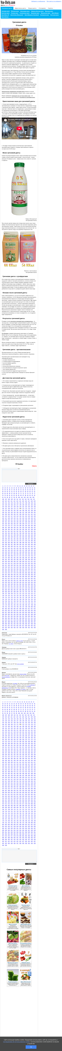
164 (32, 506)
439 (29, 550)
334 (3, 535)
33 (2, 489)
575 (6, 572)
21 (9, 487)
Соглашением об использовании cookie (16, 1042)
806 (15, 608)
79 (5, 495)
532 (20, 565)
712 (20, 593)
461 (23, 553)
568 (20, 570)
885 (35, 620)
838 (3, 614)
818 (15, 610)
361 (12, 538)
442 (3, 552)
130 (3, 502)
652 (20, 584)
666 (26, 586)
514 (3, 563)
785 (23, 604)
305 (23, 529)
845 (23, 614)
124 (20, 501)
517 (12, 563)
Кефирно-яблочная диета (37, 11)
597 (35, 574)
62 (34, 491)
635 (6, 582)
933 (35, 627)
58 (25, 491)
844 (20, 614)
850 (3, 616)
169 (12, 508)
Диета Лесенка (4, 16)
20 (7, 487)
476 (32, 555)
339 (17, 535)
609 (35, 576)
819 (17, 610)
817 (12, 610)
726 (26, 595)
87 (23, 495)
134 (15, 502)
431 (6, 550)
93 (2, 497)
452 (32, 552)
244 (20, 519)
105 (33, 497)
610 (3, 578)
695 (6, 591)
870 (26, 618)
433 (12, 550)
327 (17, 533)
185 (23, 510)
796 (20, 606)
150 (26, 504)
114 (26, 499)
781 (12, 604)
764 (32, 601)
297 (35, 527)
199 (29, 512)
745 (12, 599)
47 (34, 489)
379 (29, 540)
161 (23, 506)
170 (15, 508)
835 (29, 612)
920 (32, 625)
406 (3, 546)
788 (32, 604)
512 (32, 561)
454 (3, 553)
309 (35, 529)
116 (31, 499)
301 (12, 529)
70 (18, 493)
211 (29, 514)
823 (29, 610)
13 (24, 485)
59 (27, 491)
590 (15, 574)
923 (6, 627)
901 (12, 623)
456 (9, 553)
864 (9, 618)
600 (9, 576)
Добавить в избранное (38, 1)
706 (3, 593)
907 (29, 623)
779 (6, 604)
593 (23, 574)
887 (6, 621)
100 (19, 497)
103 (28, 497)
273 (35, 523)
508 (20, 561)
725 (23, 595)
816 (9, 610)
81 (9, 495)
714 (26, 593)
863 (6, 618)
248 (32, 519)
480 (9, 557)
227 (6, 518)
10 (17, 485)
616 (20, 578)
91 (32, 495)
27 (23, 487)
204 (9, 514)
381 (35, 540)
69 (16, 493)
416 (32, 546)
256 (20, 521)
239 (6, 519)
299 (6, 529)
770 (15, 603)
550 (3, 569)
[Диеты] (8, 3)
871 (29, 618)
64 (5, 493)
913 (12, 625)
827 (6, 612)
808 (20, 608)
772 (20, 603)
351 (17, 536)
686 (15, 589)
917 (23, 625)
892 (20, 621)
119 (6, 501)
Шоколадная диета (25, 11)
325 (12, 533)
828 (9, 612)
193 (12, 512)
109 (12, 499)
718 (3, 595)
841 (12, 614)
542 (15, 567)
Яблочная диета (49, 11)
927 (17, 627)
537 (35, 565)
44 (27, 489)
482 (15, 557)
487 (29, 557)
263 (6, 523)
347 (6, 536)
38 (14, 489)
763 (29, 601)
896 (32, 621)
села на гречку (23, 674)
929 (23, 627)
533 (23, 565)
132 (9, 502)
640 (20, 582)
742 (3, 599)
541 (12, 567)
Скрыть (34, 466)
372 (9, 540)
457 (12, 553)
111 (17, 499)
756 (9, 601)
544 (20, 567)
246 (26, 519)
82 (11, 495)
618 (26, 578)
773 (23, 603)
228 (9, 518)
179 (6, 510)
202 (3, 514)
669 (35, 586)
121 (11, 501)
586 (3, 574)
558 (26, 569)
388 (20, 542)
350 (15, 536)
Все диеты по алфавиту (54, 1)
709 (12, 593)
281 (23, 525)
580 (20, 572)
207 (17, 514)
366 (26, 538)
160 (20, 506)
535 (29, 565)
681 (35, 587)
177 (35, 508)
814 (3, 610)
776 (32, 603)
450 (26, 552)
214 (3, 516)
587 (6, 574)
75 (30, 493)
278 (15, 525)
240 (9, 519)
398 (15, 544)
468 (9, 555)
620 (32, 578)
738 (26, 597)
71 (21, 493)
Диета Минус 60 (5, 15)
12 (22, 485)
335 (6, 535)
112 (20, 499)
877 (12, 620)
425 (23, 548)
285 (35, 525)
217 (12, 516)
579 (17, 572)
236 (32, 518)
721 (12, 595)
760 (20, 601)
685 (12, 589)
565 (12, 570)
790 (3, 606)
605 (23, 576)
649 (12, 584)
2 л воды (23, 689)
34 (5, 489)
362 (15, 538)
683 (6, 589)
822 (26, 610)
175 (29, 508)
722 (15, 595)
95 (7, 497)
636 (9, 582)
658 (3, 586)
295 (29, 527)
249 (35, 519)
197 (23, 512)
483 (17, 557)
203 (6, 514)
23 (14, 487)
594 (26, 574)
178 (3, 510)
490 (3, 559)
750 (26, 599)
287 (6, 527)
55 (18, 491)
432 (9, 550)
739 (29, 597)
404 (32, 544)
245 (23, 519)
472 (20, 555)
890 (15, 621)
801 (35, 606)
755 (6, 601)
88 (25, 495)
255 (17, 521)
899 (6, 623)
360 (9, 538)
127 (29, 501)
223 (29, 516)
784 (20, 604)
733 (12, 597)
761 (23, 601)
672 (9, 587)
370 (3, 540)
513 (35, 561)
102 (25, 497)
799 (29, 606)
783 (17, 604)
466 (3, 555)
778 (3, 604)
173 (23, 508)
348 (9, 536)
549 (35, 567)
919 (29, 625)
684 (9, 589)
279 (17, 525)
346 (3, 536)
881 (23, 620)
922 (3, 627)
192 (9, 512)
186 (26, 510)
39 (16, 489)
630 (26, 580)
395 (6, 544)
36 (9, 489)
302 (15, 529)
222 (26, 516)
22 (11, 487)
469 (12, 555)
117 (34, 499)
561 (35, 569)
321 (35, 531)
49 (5, 491)
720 (9, 595)
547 (29, 567)
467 (6, 555)
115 (28, 499)
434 (15, 550)
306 (26, 529)
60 (30, 491)
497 (23, 559)
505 (12, 561)
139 (29, 502)
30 (30, 487)
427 (29, 548)
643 (29, 582)
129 (34, 501)
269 (23, 523)
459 (17, 553)
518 (15, 563)
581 (23, 572)
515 (6, 563)
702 (26, 591)
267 (17, 523)
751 (29, 599)
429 (35, 548)
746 (15, 599)
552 (9, 569)
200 (32, 512)
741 (35, 597)
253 (12, 521)
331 (29, 533)
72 (23, 493)
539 (6, 567)
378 (26, 540)
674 (15, 587)
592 (20, 574)
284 (32, 525)
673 (12, 587)
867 (17, 618)
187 (29, 510)
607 (29, 576)
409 (12, 546)
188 (32, 510)
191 (6, 512)
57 (23, 491)
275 (6, 525)
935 (6, 629)
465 (35, 553)
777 (35, 603)
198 (26, 512)
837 (35, 612)
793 (12, 606)
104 (30, 497)
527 (6, 565)
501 (35, 559)
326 (15, 533)
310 (3, 531)
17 (33, 485)
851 (6, 616)
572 (32, 570)
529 (12, 565)
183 (17, 510)
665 (23, 586)
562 (3, 570)
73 (25, 493)
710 (15, 593)
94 (5, 497)
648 (9, 584)
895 (29, 621)
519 (17, 563)
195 (17, 512)
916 (20, 625)
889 (12, 621)
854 (15, 616)
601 (12, 576)
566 (15, 570)
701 (23, 591)
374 (15, 540)
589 (12, 574)
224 (32, 516)
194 (15, 512)
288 (9, 527)
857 (23, 616)
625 (12, 580)
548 (32, 567)
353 (23, 536)
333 (35, 533)
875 (6, 620)
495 (17, 559)
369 (35, 538)
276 (9, 525)
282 (26, 525)
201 (35, 512)
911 (6, 625)
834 (26, 612)
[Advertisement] (13, 1007)
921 (35, 625)
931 (29, 627)
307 (29, 529)
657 (35, 584)
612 (9, 578)
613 (12, 578)
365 (23, 538)
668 (32, 586)
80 (7, 495)
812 (32, 608)
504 (9, 561)
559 (29, 569)
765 (35, 601)
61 (32, 491)
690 (26, 589)
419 (6, 548)
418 (3, 548)
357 (35, 536)
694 (3, 591)
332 (32, 533)
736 (20, 597)
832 (20, 612)
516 (9, 563)
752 (32, 599)
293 (23, 527)
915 (17, 625)
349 (12, 536)
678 (26, 587)
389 (23, 542)
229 (12, 518)
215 (6, 516)
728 (32, 595)
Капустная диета (5, 13)
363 (17, 538)
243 (17, 519)
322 (3, 533)
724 (20, 595)
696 (9, 591)
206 (15, 514)
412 (20, 546)
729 (35, 595)
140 (32, 502)
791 (6, 606)
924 (9, 627)
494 (15, 559)
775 (29, 603)
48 (2, 491)
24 (16, 487)
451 (29, 552)
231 (17, 518)
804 (9, 608)
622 (3, 580)
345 (35, 535)
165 (35, 506)
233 (23, 518)
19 (5, 487)
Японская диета (15, 11)
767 (6, 603)
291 (17, 527)
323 (6, 533)
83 (14, 495)
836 (32, 612)
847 (29, 614)
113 (23, 499)
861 (35, 616)
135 (17, 502)
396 (9, 544)
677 (23, 587)
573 (35, 570)
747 (17, 599)
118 (3, 501)
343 (29, 535)
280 (20, 525)
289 (12, 527)
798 (26, 606)
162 (26, 506)
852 (9, 616)
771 (17, 603)
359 (6, 538)
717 (35, 593)
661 (12, 586)
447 (17, 552)
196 (20, 512)
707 (6, 593)
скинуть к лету (19, 640)
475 (29, 555)
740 (32, 597)
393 (35, 542)
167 (6, 508)
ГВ (10, 687)
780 (9, 604)
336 (9, 535)
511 (29, 561)
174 (26, 508)
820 (20, 610)
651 (17, 584)
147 (17, 504)
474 (26, 555)
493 (12, 559)
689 (23, 589)
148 (20, 504)
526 (3, 565)
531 (17, 565)
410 (15, 546)
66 (9, 493)
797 (23, 606)
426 (26, 548)
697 (12, 591)
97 (11, 497)
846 (26, 614)
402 (26, 544)
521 (23, 563)
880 (20, 620)
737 (23, 597)
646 (3, 584)
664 (20, 586)
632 (32, 580)
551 (6, 569)
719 (6, 595)
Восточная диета (54, 15)
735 (17, 597)
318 (26, 531)
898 (3, 623)
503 (6, 561)
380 (32, 540)
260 (32, 521)
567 (17, 570)
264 (9, 523)
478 (3, 557)
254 (15, 521)
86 (21, 495)
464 (32, 553)
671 (6, 587)
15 (29, 485)
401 (23, 544)
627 (17, 580)
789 (35, 604)
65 (7, 493)
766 (3, 603)
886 (3, 621)
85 (18, 495)
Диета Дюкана (55, 13)
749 (23, 599)
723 (17, 595)
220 (20, 516)
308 (32, 529)
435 (17, 550)
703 (29, 591)
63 (2, 493)
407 (6, 546)
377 (23, 540)
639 (17, 582)
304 (20, 529)
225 (35, 516)
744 (9, 599)
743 (6, 599)
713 (23, 593)
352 (20, 536)
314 (14, 531)
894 (26, 621)
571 (29, 570)
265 (12, 523)
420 (9, 548)
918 (26, 625)
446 (15, 552)
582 (26, 572)
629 (23, 580)
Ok (31, 1047)
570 (26, 570)
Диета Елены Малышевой (17, 15)
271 (29, 523)
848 (32, 614)
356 (32, 536)
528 (9, 565)
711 (17, 593)
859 (29, 616)
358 (3, 538)
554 (15, 569)
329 (23, 533)
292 (20, 527)
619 (29, 578)
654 (26, 584)
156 (9, 506)
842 (15, 614)
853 (12, 616)
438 (26, 550)
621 (35, 578)
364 (20, 538)
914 (14, 625)
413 (23, 546)
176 (32, 508)
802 (3, 608)
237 (35, 518)
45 (30, 489)
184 (20, 510)
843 (17, 614)
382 (3, 542)
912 (9, 625)
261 (35, 521)
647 (6, 584)
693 (35, 589)
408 (9, 546)
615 (17, 578)
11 (20, 485)
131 (6, 502)
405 (35, 544)
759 (17, 601)
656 (32, 584)
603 (17, 576)
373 (12, 540)
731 (6, 597)
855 (17, 616)
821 (23, 610)
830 (15, 612)
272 (32, 523)
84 (16, 495)
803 (6, 608)
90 (30, 495)
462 (26, 553)
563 (6, 570)
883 (29, 620)
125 (23, 501)
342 (26, 535)
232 (20, 518)
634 (3, 582)
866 (15, 618)
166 (3, 508)
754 (3, 601)
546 (26, 567)
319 (29, 531)
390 (26, 542)
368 (32, 538)
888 (9, 621)
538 (3, 567)
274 (3, 525)
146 (15, 504)
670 (3, 587)
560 (32, 569)
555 (17, 569)
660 (9, 586)
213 (35, 514)
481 (12, 557)
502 (3, 561)
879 (17, 620)
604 (20, 576)
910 (3, 625)
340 (20, 535)
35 (7, 489)
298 (3, 529)
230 (15, 518)
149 (23, 504)
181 (12, 510)
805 (12, 608)
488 (32, 557)
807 (17, 608)
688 (20, 589)
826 (3, 612)
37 (11, 489)
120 (9, 501)
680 (32, 587)
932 (32, 627)
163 (29, 506)
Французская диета (45, 13)
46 (32, 489)
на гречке (15, 683)
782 (15, 604)
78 (2, 495)
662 (15, 586)
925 (12, 627)
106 (3, 499)
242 (15, 519)
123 (17, 501)
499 (29, 559)
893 (23, 621)
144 (9, 504)
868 (20, 618)
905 (23, 623)
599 (6, 576)
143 (6, 504)
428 (32, 548)
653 (23, 584)
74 (27, 493)
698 (15, 591)
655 (29, 584)
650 (15, 584)
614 (14, 578)
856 (20, 616)
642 (26, 582)
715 (29, 593)
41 (21, 489)
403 (29, 544)
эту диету (11, 643)
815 (6, 610)
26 (21, 487)
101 (22, 497)
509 (23, 561)
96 (9, 497)
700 (20, 591)
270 (26, 523)
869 (23, 618)
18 (2, 487)
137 (23, 502)
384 (9, 542)
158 (15, 506)
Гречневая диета (5, 11)
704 (32, 591)
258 (26, 521)
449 (23, 552)
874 (3, 620)
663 (17, 586)
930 (26, 627)
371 (6, 540)
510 (26, 561)
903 (17, 623)
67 (11, 493)
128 (32, 501)
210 (26, 514)
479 (6, 557)
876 (9, 620)
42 (23, 489)
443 (6, 552)
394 (3, 544)
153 (35, 504)
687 (17, 589)
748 (20, 599)
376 (20, 540)
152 (32, 504)
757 (12, 601)
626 (15, 580)
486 (26, 557)
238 (3, 519)
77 (34, 493)
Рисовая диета (14, 13)
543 (17, 567)
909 (35, 623)
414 (26, 546)
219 (17, 516)
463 (29, 553)
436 (20, 550)
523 (29, 563)
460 (20, 553)
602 (15, 576)
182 (15, 510)
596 (32, 574)
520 (20, 563)
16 (31, 485)
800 (32, 606)
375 (17, 540)
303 (17, 529)
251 (6, 521)
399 (17, 544)
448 (20, 552)
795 (17, 606)
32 (34, 487)
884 (32, 620)
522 (26, 563)
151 (29, 504)
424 (20, 548)
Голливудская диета (24, 13)
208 (20, 514)
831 (17, 612)
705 (35, 591)
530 (15, 565)
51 (9, 491)
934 (3, 629)
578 (15, 572)
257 (23, 521)
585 (35, 572)
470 (15, 555)
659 (6, 586)
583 (29, 572)
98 (14, 497)
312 (9, 531)
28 (25, 487)
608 (32, 576)
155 (6, 506)
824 (32, 610)
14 (26, 485)
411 (17, 546)
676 (20, 587)
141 (35, 502)
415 (29, 546)
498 (26, 559)
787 (29, 604)
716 (32, 593)
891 (17, 621)
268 (20, 523)
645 (35, 582)
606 (26, 576)
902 (15, 623)
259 (29, 521)
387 (17, 542)
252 (9, 521)
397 (12, 544)
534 (26, 565)
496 (20, 559)
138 (26, 502)
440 (32, 550)
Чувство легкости (6, 677)
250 (3, 521)
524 (32, 563)
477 (35, 555)
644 (32, 582)
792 (9, 606)
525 (35, 563)
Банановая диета (35, 13)
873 (35, 618)
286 (3, 527)
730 (3, 597)
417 (35, 546)
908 (32, 623)
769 (12, 603)
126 (26, 501)
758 (15, 601)
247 (29, 519)
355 (29, 536)
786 (26, 604)
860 (32, 616)
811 (29, 608)
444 (9, 552)
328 (20, 533)
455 (6, 553)
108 (9, 499)
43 (25, 489)
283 (29, 525)
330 (26, 533)
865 (12, 618)
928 (20, 627)
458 (15, 553)
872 (32, 618)
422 (15, 548)
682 (3, 589)
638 (15, 582)
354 (26, 536)
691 (29, 589)
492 (9, 559)
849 (35, 614)
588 (9, 574)
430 (3, 550)
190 (3, 512)
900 (9, 623)
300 (9, 529)
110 (14, 499)
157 (12, 506)
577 (12, 572)
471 (17, 555)
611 (6, 578)
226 (3, 518)
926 (15, 627)
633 (35, 580)
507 (17, 561)
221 (23, 516)
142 (3, 504)
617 (23, 578)
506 (15, 561)
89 (27, 495)
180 (9, 510)
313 (12, 531)
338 (15, 535)
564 (9, 570)
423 (17, 548)
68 (14, 493)
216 (9, 516)
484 (20, 557)
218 (15, 516)
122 (14, 501)
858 (26, 616)
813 (35, 608)
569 (23, 570)
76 (32, 493)
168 (9, 508)
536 (32, 565)
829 (12, 612)
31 (32, 487)
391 (29, 542)
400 (20, 544)
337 (12, 535)
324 (9, 533)
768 (9, 603)
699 (17, 591)
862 (3, 618)
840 (9, 614)
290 (15, 527)
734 (15, 597)
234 (26, 518)
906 (26, 623)
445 (12, 552)
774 (26, 603)
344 (32, 535)
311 (6, 531)
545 (23, 567)
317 (23, 531)
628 (20, 580)
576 (9, 572)
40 (18, 489)
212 (32, 514)
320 (32, 531)
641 (23, 582)
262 (3, 523)
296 (32, 527)
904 (20, 623)
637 (12, 582)
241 (12, 519)
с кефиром (17, 689)
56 (21, 491)
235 (29, 518)
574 (3, 572)
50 (7, 491)
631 (29, 580)
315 (17, 531)
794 (15, 606)
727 (29, 595)
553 (12, 569)
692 (32, 589)
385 (12, 542)
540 (9, 567)
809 (23, 608)
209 (23, 514)
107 (6, 499)
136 (20, 502)
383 (6, 542)
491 (6, 559)
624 (9, 580)
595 (29, 574)
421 (12, 548)
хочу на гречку (20, 664)
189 (35, 510)
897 (35, 621)
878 (15, 620)
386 (15, 542)
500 (32, 559)
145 (12, 504)
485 (23, 557)
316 (20, 531)
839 (6, 614)
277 (12, 525)
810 (26, 608)
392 (32, 542)
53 (14, 491)
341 (23, 535)
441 (35, 550)
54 (16, 491)
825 (35, 610)
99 (16, 497)
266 (15, 523)
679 (29, 587)
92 (34, 495)
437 (23, 550)
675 (17, 587)
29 (27, 487)
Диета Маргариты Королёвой (32, 15)
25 (18, 487)
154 (3, 506)
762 (26, 601)
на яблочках (32, 685)
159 (17, 506)
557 (23, 569)
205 (12, 514)
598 (3, 576)
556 (20, 569)
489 (35, 557)
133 (12, 502)
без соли (7, 675)
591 (17, 574)
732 (9, 597)
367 (29, 538)
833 (23, 612)
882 (26, 620)
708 (9, 593)
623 (6, 580)
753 (35, 599)
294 (26, 527)
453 (35, 552)
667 (29, 586)
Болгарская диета (44, 15)
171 (17, 508)
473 (23, 555)
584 (32, 572)
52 (11, 491)
